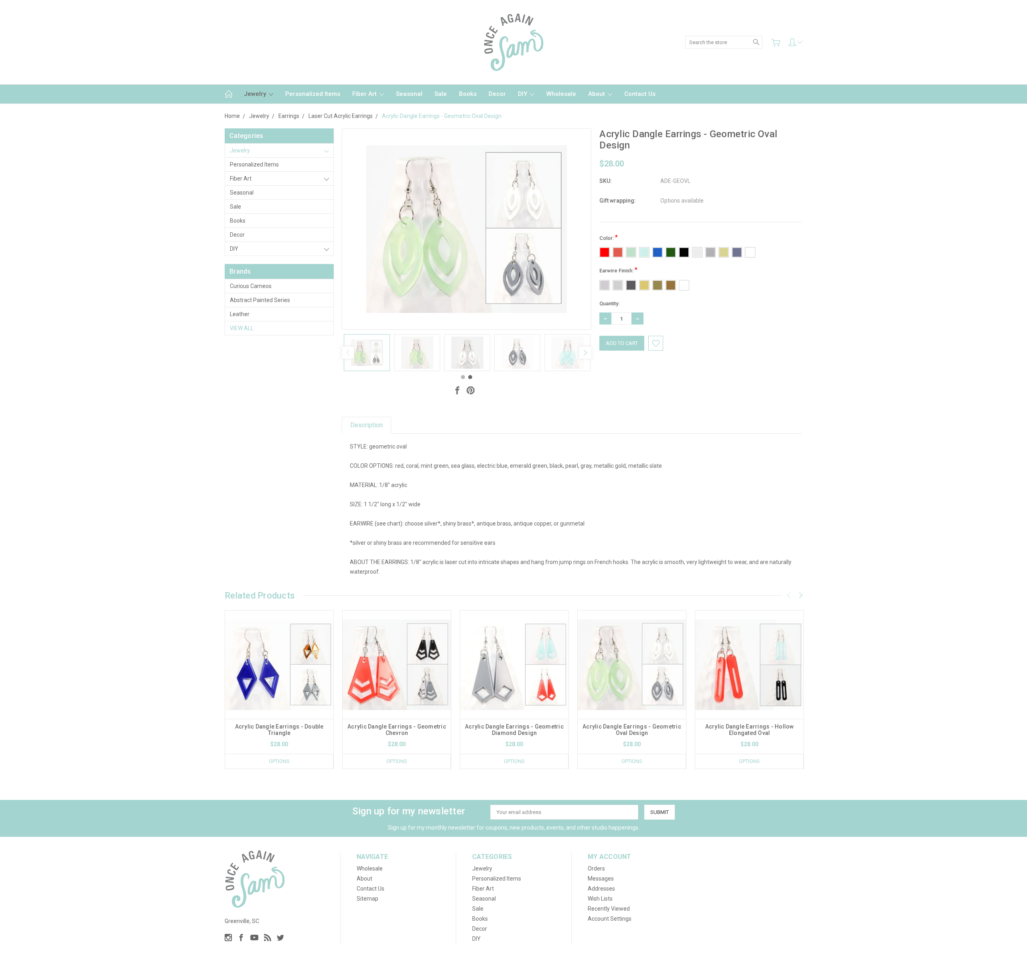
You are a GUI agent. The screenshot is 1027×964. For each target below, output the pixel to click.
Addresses (601, 888)
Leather (240, 314)
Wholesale (561, 93)
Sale (440, 93)
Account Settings (609, 918)
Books (468, 93)
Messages (601, 878)
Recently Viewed (609, 908)
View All (242, 328)
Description (366, 425)
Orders (596, 868)
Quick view (279, 686)
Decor (497, 93)
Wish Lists (600, 898)
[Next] (585, 353)
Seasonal (409, 93)
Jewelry (256, 93)
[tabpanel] (367, 352)
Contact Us (640, 93)
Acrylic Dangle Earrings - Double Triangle (279, 729)
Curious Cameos (251, 286)
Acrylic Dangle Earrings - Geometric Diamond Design (514, 729)
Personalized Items (312, 93)
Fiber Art (365, 93)
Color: (608, 237)
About (597, 93)
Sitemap (367, 898)
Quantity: (609, 303)
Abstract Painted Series (260, 300)
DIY (523, 93)
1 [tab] (463, 377)
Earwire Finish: (618, 270)
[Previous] (348, 353)
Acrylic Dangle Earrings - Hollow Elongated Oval (749, 729)
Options (279, 761)
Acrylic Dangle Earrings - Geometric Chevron (396, 729)
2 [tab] (470, 377)
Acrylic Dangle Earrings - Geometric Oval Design (632, 729)
